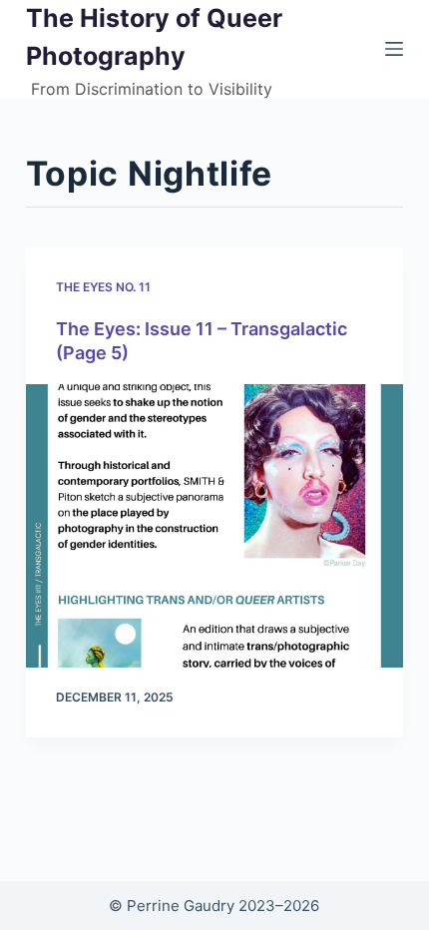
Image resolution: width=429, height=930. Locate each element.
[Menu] (394, 49)
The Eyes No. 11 (103, 286)
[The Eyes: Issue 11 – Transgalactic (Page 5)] (214, 526)
